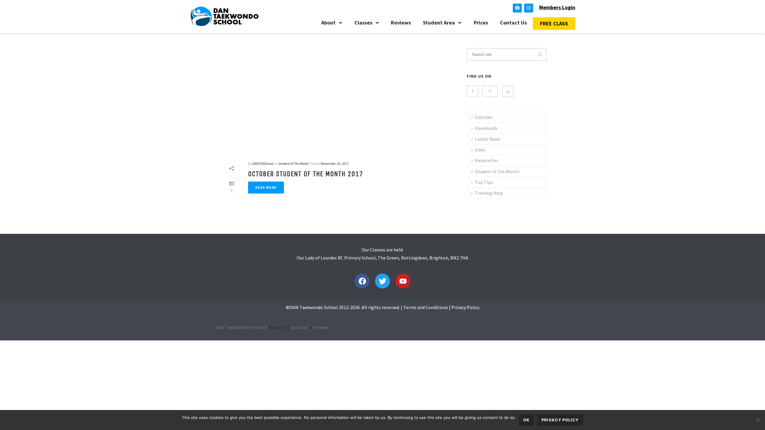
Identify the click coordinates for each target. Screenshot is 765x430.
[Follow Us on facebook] (472, 91)
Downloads (486, 128)
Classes (363, 22)
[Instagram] (528, 8)
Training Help (489, 193)
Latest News (487, 139)
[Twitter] (382, 281)
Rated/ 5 (279, 327)
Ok (526, 419)
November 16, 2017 (335, 163)
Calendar (484, 117)
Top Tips (484, 182)
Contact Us (513, 22)
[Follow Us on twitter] (490, 91)
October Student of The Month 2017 (305, 174)
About (328, 22)
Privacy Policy (465, 307)
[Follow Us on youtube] (507, 91)
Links (480, 150)
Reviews (401, 22)
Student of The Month (294, 163)
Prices (481, 22)
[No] (758, 420)
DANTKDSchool (263, 163)
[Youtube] (402, 281)
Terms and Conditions (425, 307)
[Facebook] (517, 8)
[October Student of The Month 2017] (336, 100)
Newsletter (486, 160)
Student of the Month (497, 171)
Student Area (439, 22)
